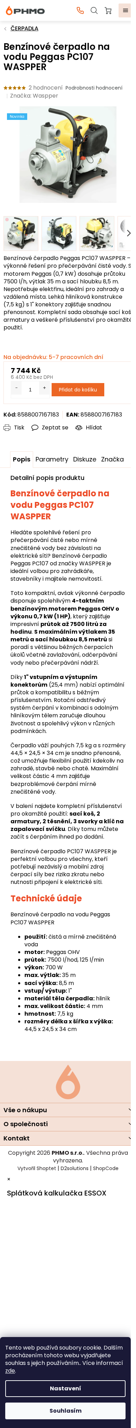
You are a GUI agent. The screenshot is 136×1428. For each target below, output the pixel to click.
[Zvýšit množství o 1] (44, 388)
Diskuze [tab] (84, 459)
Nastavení (65, 1388)
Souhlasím (66, 1411)
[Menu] (126, 10)
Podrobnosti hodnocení (94, 88)
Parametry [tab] (52, 459)
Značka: (34, 96)
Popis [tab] (21, 459)
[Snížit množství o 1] (16, 388)
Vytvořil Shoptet (36, 1168)
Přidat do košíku (78, 389)
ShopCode (106, 1168)
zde (10, 1371)
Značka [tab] (112, 459)
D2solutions (75, 1168)
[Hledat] (94, 10)
